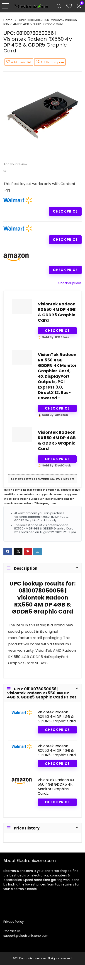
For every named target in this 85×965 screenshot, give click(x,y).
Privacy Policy (13, 922)
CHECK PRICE (65, 211)
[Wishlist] (69, 6)
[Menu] (5, 6)
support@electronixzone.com (25, 936)
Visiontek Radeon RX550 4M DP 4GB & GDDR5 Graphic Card (57, 312)
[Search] (58, 6)
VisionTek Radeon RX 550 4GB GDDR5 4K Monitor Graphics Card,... (56, 787)
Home (7, 20)
